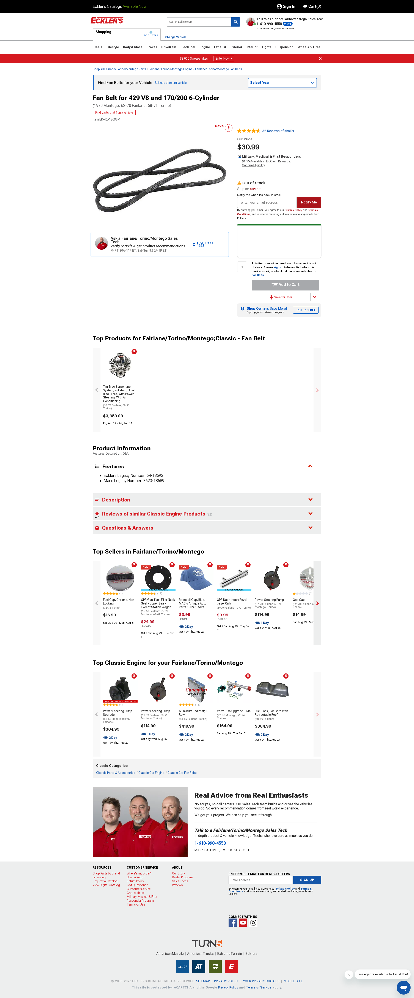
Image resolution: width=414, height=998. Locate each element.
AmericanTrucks (200, 954)
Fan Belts (258, 275)
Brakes (152, 47)
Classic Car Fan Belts (182, 772)
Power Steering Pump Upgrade (117, 716)
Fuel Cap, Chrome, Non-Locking (119, 603)
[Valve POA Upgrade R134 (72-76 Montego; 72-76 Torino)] (234, 690)
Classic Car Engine (151, 772)
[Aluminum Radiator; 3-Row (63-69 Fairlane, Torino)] (196, 690)
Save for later (282, 297)
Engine (204, 47)
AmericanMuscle (170, 954)
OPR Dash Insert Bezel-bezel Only (234, 603)
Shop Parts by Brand (106, 873)
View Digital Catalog (106, 885)
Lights (266, 47)
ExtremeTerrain (229, 954)
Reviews (177, 885)
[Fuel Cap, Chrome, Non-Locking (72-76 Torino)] (120, 578)
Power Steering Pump (269, 603)
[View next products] (317, 390)
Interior (252, 47)
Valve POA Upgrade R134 (234, 714)
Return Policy (135, 881)
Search (235, 22)
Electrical (187, 47)
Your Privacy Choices (261, 981)
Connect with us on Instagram (253, 923)
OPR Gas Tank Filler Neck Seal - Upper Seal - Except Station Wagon (158, 607)
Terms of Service (258, 987)
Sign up (307, 880)
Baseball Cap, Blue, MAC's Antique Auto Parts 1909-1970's (192, 603)
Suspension (284, 47)
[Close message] (320, 58)
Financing (99, 877)
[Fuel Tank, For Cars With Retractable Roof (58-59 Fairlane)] (272, 690)
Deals (98, 47)
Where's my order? (139, 873)
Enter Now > (224, 58)
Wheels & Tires (309, 47)
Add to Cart (289, 284)
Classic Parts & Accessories (115, 772)
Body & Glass (132, 47)
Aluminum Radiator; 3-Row (194, 714)
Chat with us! (135, 893)
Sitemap (203, 981)
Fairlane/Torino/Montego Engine (171, 69)
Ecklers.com (125, 23)
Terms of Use (136, 904)
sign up (278, 267)
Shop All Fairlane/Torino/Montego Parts (119, 69)
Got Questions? (137, 885)
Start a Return (136, 877)
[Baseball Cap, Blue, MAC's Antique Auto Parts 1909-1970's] (196, 578)
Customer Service (139, 889)
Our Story (178, 873)
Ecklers (251, 954)
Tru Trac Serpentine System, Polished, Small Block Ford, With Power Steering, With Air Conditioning (119, 397)
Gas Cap (306, 603)
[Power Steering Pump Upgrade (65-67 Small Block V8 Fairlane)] (120, 690)
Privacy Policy (293, 210)
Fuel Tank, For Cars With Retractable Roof (271, 714)
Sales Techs (180, 881)
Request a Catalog (105, 881)
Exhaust (220, 47)
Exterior (236, 47)
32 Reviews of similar (278, 131)
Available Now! (135, 6)
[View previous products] (96, 390)
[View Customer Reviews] (248, 131)
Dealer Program (182, 877)
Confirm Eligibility (253, 165)
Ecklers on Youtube (243, 923)
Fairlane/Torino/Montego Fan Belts (218, 69)
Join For (306, 310)
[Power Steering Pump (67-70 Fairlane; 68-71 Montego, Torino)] (272, 578)
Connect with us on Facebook (233, 923)
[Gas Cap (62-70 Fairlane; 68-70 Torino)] (310, 578)
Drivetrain (168, 47)
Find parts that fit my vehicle (114, 112)
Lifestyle (113, 47)
